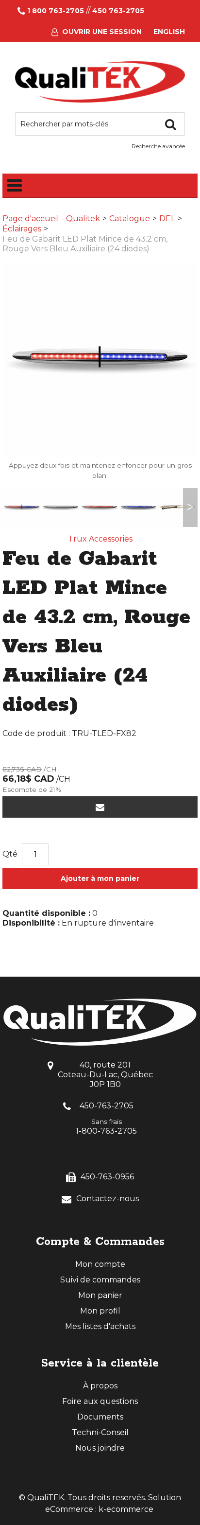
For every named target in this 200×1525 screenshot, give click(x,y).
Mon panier (100, 1295)
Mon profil (100, 1310)
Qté (9, 854)
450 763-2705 (118, 10)
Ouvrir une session (102, 31)
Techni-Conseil (100, 1432)
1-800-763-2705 (106, 1131)
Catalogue (129, 218)
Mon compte (100, 1264)
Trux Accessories (100, 538)
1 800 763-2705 (55, 10)
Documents (100, 1416)
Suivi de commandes (100, 1279)
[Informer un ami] (100, 807)
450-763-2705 (106, 1105)
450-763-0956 (107, 1176)
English (169, 31)
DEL (167, 218)
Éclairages (21, 228)
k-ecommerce (126, 1509)
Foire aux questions (100, 1401)
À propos (100, 1385)
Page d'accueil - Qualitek (51, 218)
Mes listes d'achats (100, 1326)
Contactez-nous (107, 1198)
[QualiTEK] (100, 82)
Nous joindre (100, 1448)
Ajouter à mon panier (100, 878)
